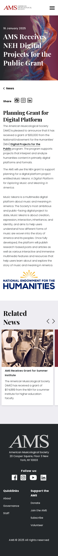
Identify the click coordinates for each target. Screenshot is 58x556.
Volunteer (37, 525)
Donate (35, 503)
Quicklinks (11, 491)
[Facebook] (17, 100)
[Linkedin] (29, 100)
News (10, 88)
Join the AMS (39, 510)
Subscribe (37, 518)
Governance (11, 506)
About (7, 498)
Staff (6, 513)
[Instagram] (23, 100)
